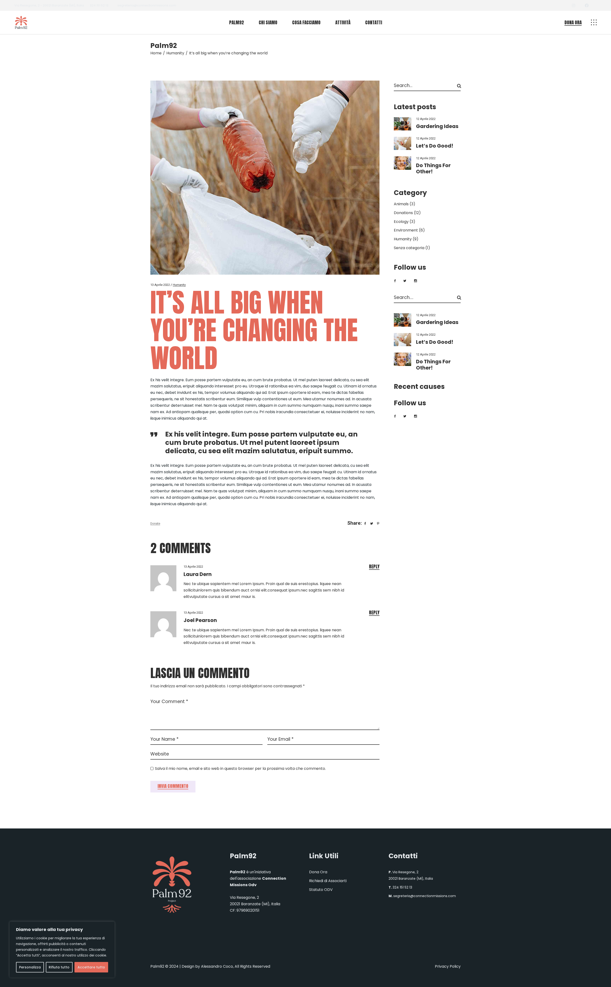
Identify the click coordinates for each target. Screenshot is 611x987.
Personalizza (30, 967)
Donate (155, 523)
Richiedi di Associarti (328, 881)
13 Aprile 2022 (160, 285)
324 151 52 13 (99, 5)
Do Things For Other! (433, 168)
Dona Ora (318, 872)
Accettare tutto (91, 967)
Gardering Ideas (437, 126)
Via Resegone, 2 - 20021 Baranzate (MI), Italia (49, 5)
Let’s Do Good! (434, 145)
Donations (403, 213)
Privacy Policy (448, 966)
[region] (62, 949)
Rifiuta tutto (59, 967)
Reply (374, 566)
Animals (401, 204)
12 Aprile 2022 (426, 118)
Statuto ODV (321, 889)
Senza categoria (409, 248)
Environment (406, 230)
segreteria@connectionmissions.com (146, 5)
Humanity (175, 53)
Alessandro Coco (217, 966)
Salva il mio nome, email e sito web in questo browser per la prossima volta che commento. (240, 768)
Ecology (401, 221)
